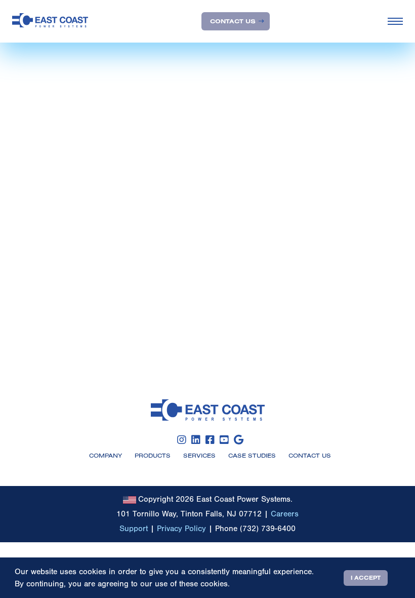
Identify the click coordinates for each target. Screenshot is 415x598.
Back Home (39, 213)
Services (199, 455)
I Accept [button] (366, 577)
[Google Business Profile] (238, 440)
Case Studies (252, 455)
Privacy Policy (181, 528)
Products (153, 455)
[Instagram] (181, 440)
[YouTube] (224, 440)
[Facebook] (210, 440)
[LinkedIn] (195, 440)
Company (105, 455)
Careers (285, 513)
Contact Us (233, 21)
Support (133, 528)
